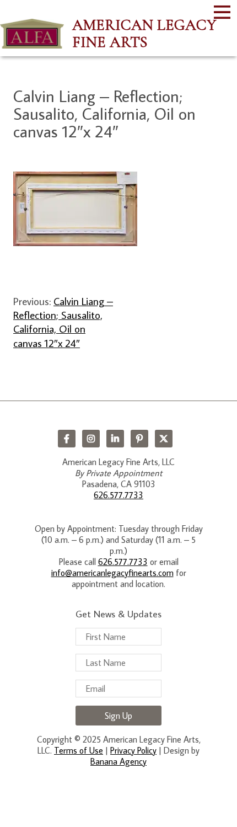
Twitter (164, 438)
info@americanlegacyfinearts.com (112, 572)
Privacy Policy (133, 750)
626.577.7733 (118, 494)
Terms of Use (78, 750)
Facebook (67, 438)
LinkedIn (115, 438)
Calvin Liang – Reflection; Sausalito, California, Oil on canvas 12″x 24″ (63, 322)
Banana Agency (118, 761)
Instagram (91, 438)
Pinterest (139, 438)
